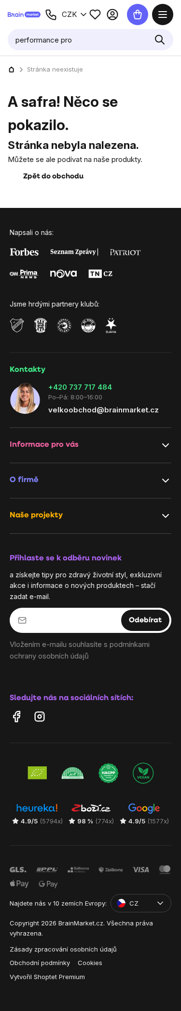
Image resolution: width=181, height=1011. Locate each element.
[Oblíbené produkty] (95, 14)
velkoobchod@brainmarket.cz (103, 409)
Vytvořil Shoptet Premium (47, 977)
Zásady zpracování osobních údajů (63, 948)
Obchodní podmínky (40, 963)
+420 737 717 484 (80, 387)
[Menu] (162, 14)
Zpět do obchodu (53, 176)
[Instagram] (39, 716)
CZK (69, 14)
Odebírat (145, 620)
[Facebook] (16, 716)
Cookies (90, 963)
